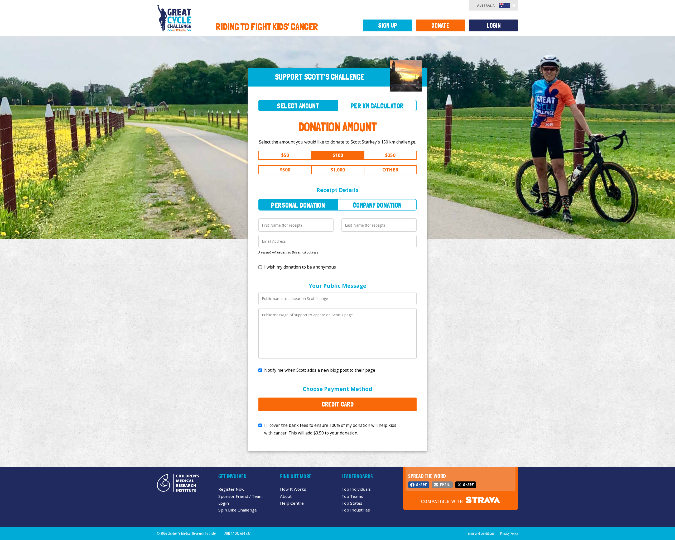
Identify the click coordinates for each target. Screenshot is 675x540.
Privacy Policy (509, 533)
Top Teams (352, 496)
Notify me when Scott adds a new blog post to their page (319, 370)
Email (445, 484)
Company (377, 205)
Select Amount (298, 106)
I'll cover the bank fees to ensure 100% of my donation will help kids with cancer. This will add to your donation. (330, 429)
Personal (298, 205)
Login (493, 25)
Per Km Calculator (377, 106)
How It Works (293, 489)
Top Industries (355, 510)
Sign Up (387, 25)
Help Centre (292, 503)
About (286, 496)
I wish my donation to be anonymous (300, 267)
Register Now (231, 489)
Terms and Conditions (480, 533)
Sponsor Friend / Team (240, 496)
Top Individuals (356, 489)
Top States (351, 503)
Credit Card (338, 404)
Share (421, 484)
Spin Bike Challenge (237, 510)
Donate (440, 25)
